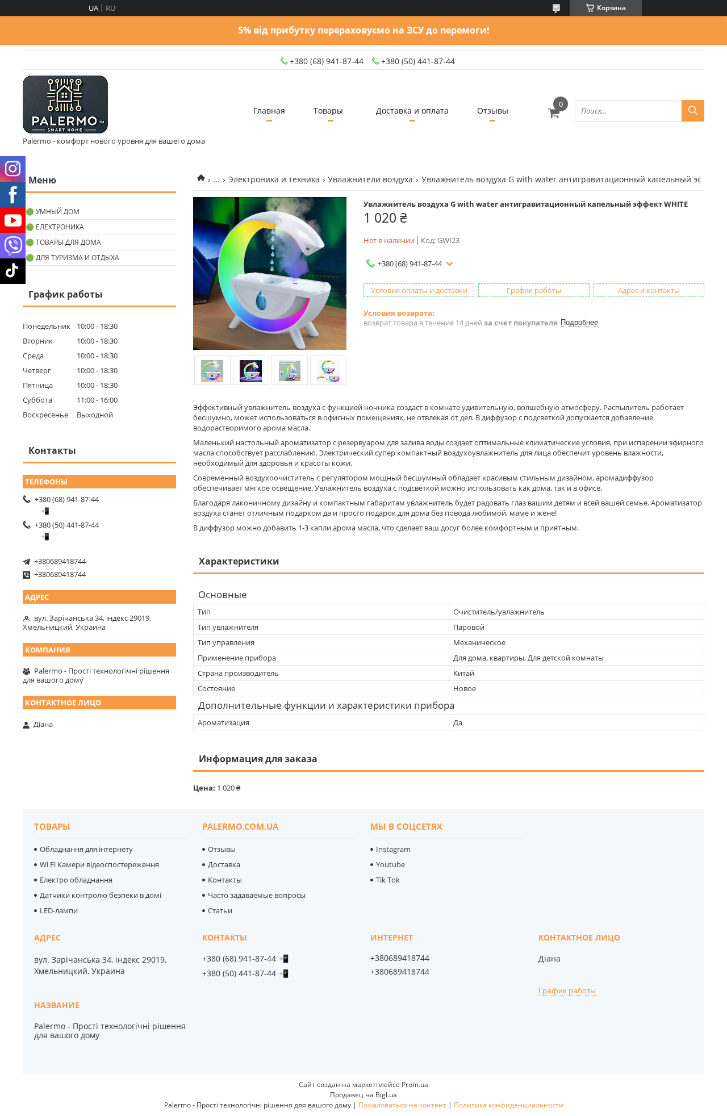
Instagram (393, 849)
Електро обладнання (76, 880)
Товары (328, 110)
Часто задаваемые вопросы (257, 895)
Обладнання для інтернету (86, 849)
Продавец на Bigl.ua (363, 1095)
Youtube (390, 864)
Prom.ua (415, 1084)
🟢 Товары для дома (63, 242)
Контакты (225, 880)
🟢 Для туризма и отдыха (72, 257)
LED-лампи (59, 910)
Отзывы (492, 110)
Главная (269, 110)
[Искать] (693, 111)
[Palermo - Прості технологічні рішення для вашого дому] (65, 105)
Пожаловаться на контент (402, 1105)
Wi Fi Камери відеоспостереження (99, 864)
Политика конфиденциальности (508, 1105)
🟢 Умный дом (53, 211)
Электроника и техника (274, 179)
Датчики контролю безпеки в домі (100, 895)
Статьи (220, 910)
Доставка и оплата (412, 110)
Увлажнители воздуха (370, 179)
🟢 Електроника (55, 227)
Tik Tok (388, 880)
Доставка (224, 864)
